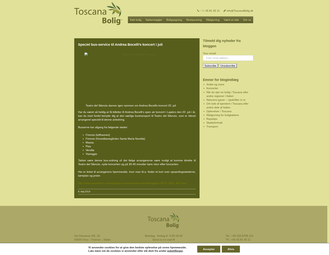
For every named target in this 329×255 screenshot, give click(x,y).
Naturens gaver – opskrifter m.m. (226, 99)
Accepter (209, 249)
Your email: (209, 53)
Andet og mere (215, 84)
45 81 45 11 (210, 10)
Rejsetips (211, 118)
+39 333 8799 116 (242, 235)
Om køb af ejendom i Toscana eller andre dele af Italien (227, 105)
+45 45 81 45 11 (241, 239)
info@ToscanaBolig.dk (239, 10)
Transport (212, 126)
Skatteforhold (214, 122)
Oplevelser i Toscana (219, 111)
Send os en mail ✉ (164, 239)
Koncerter (212, 88)
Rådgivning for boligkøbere (222, 115)
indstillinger (175, 250)
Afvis (231, 249)
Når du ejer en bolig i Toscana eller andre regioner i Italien (227, 94)
